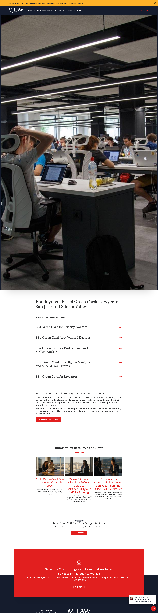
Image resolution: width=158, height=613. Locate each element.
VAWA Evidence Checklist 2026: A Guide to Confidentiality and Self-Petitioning (79, 485)
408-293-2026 (80, 580)
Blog (64, 10)
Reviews (58, 10)
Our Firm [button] (31, 10)
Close (155, 3)
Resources (71, 10)
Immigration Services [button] (44, 10)
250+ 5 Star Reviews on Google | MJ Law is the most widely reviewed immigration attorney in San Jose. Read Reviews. (46, 3)
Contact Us (143, 10)
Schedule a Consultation (48, 419)
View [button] (120, 327)
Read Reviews (79, 533)
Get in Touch (79, 587)
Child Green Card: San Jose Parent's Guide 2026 (50, 482)
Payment (80, 10)
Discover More (79, 452)
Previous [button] (143, 3)
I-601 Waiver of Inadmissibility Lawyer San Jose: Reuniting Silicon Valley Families (108, 484)
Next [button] (147, 3)
